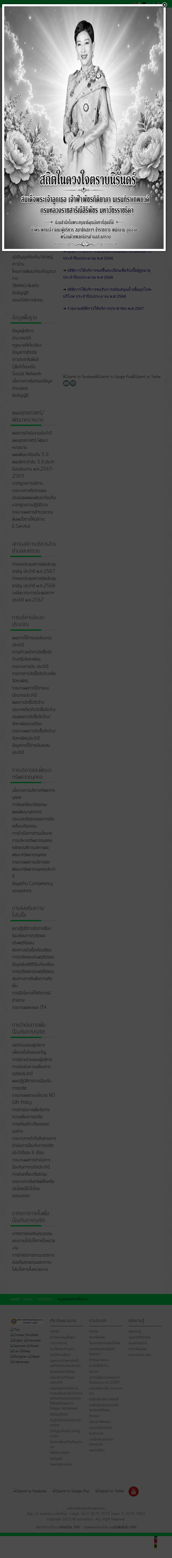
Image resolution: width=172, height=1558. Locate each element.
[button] (165, 5)
